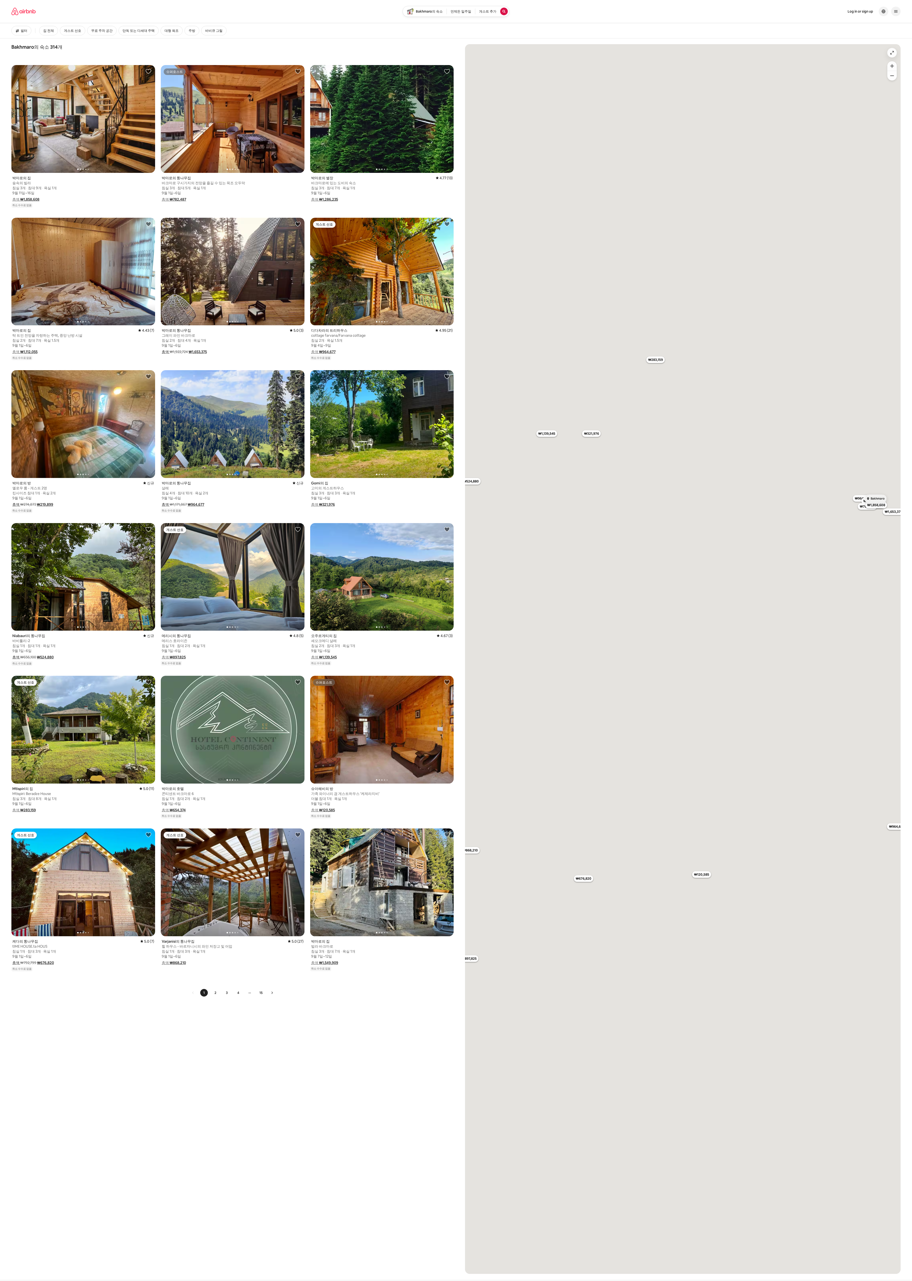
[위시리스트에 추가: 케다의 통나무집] (148, 834)
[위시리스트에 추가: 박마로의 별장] (447, 71)
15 (261, 993)
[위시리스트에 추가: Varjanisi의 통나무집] (298, 834)
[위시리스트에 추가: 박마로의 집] (148, 71)
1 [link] (204, 993)
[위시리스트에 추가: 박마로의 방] (148, 376)
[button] (25, 199)
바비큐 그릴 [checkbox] (214, 30)
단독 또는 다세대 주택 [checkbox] (139, 30)
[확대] (892, 66)
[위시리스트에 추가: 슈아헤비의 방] (447, 682)
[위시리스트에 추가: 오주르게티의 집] (447, 529)
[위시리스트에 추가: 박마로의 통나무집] (298, 71)
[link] (193, 993)
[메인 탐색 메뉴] (896, 11)
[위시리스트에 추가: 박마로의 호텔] (298, 682)
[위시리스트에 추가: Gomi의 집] (447, 376)
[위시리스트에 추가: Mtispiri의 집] (148, 682)
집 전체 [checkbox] (48, 30)
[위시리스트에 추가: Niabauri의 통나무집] (148, 529)
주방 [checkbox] (192, 30)
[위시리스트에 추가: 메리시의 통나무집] (298, 529)
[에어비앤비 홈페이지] (23, 11)
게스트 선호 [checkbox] (72, 30)
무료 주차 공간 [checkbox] (102, 30)
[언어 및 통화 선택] (883, 11)
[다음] (272, 993)
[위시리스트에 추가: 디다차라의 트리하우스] (447, 224)
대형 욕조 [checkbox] (172, 30)
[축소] (892, 75)
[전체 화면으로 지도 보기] (892, 52)
